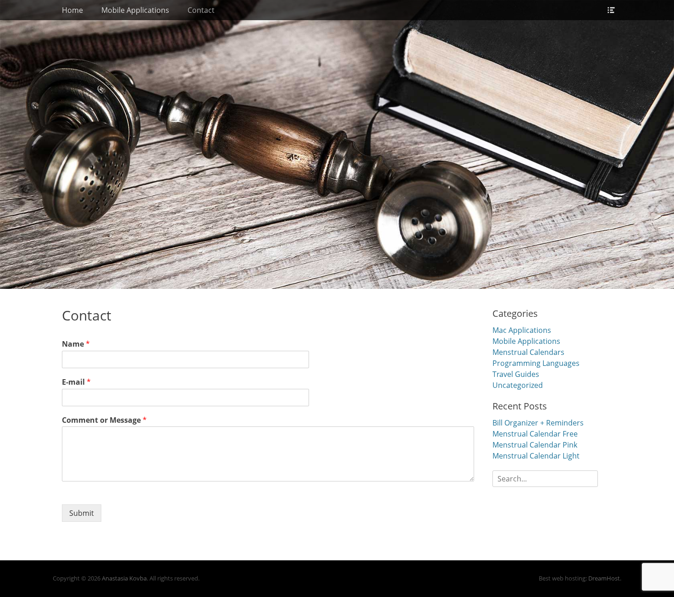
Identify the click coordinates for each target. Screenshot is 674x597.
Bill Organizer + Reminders (538, 423)
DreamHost (604, 578)
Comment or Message (104, 420)
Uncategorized (517, 385)
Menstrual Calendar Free (535, 434)
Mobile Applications (135, 10)
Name (76, 344)
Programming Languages (536, 363)
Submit (81, 513)
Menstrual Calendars (528, 352)
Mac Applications (521, 330)
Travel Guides (515, 374)
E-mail (76, 382)
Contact (201, 10)
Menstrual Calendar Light (536, 456)
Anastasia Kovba (124, 578)
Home (72, 10)
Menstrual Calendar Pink (534, 445)
